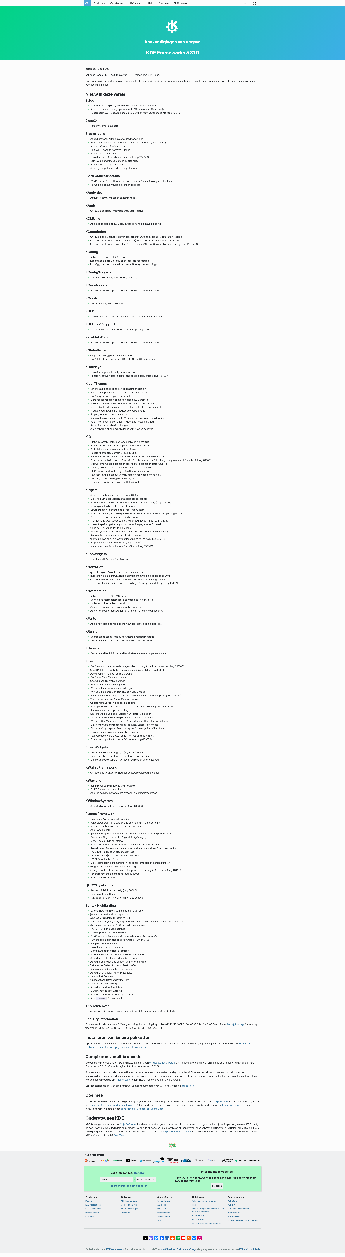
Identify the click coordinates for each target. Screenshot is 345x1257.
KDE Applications (93, 1205)
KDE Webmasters (115, 1249)
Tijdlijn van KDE (235, 1212)
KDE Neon (89, 1216)
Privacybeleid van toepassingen (206, 1223)
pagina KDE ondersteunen (177, 1131)
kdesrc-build (123, 1079)
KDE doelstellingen (129, 1209)
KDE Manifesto (234, 1216)
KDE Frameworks (93, 1209)
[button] (246, 3)
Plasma (88, 1201)
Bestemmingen (199, 1215)
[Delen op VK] (194, 1237)
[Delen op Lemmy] (178, 1237)
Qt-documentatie (129, 1205)
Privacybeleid (198, 1219)
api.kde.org (188, 1085)
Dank (159, 1220)
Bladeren (217, 1185)
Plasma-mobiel (92, 1212)
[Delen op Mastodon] (151, 1237)
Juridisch (255, 1249)
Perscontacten (163, 1212)
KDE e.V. (231, 1205)
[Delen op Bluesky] (156, 1237)
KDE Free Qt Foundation (238, 1209)
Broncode (125, 1212)
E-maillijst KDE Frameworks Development (112, 1105)
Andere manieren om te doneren (128, 1185)
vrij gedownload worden (162, 1062)
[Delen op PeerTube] (189, 1237)
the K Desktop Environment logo (178, 1249)
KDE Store (232, 1201)
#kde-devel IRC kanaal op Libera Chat (142, 1108)
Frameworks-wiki (231, 1105)
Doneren (140, 1173)
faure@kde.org (235, 1024)
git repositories (220, 1101)
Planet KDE (161, 1209)
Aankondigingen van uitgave (172, 41)
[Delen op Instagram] (199, 1237)
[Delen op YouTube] (183, 1237)
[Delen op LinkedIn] (167, 1237)
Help (194, 1205)
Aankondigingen (164, 1201)
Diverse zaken (163, 1216)
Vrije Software (128, 1124)
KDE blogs (161, 1205)
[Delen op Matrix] (145, 1237)
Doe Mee (118, 1135)
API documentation (145, 1179)
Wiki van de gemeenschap (204, 1201)
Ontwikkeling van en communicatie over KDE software (208, 1210)
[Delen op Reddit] (172, 1237)
